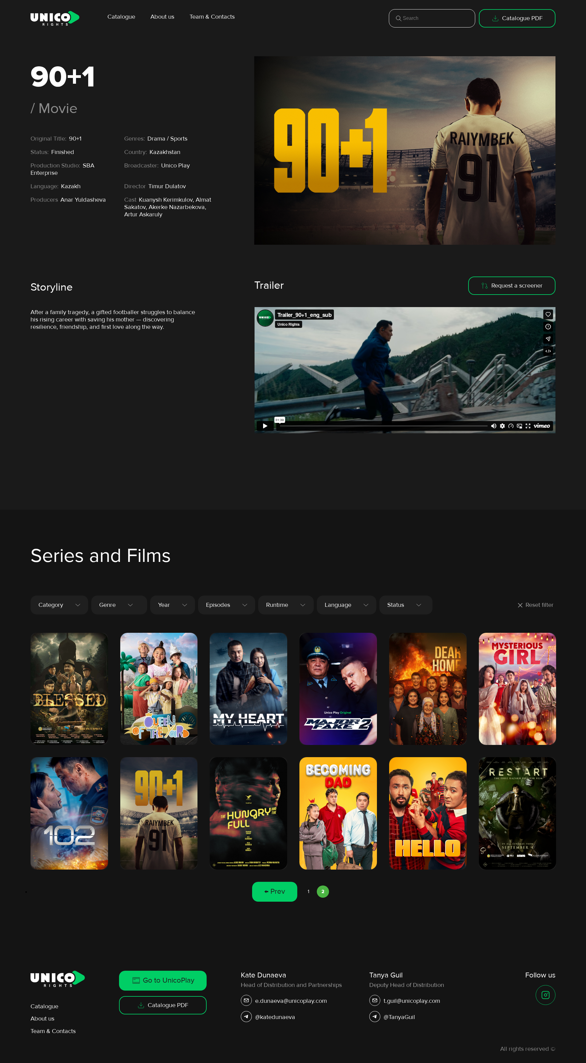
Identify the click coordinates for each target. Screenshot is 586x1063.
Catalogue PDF (522, 18)
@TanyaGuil (399, 1017)
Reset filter (540, 605)
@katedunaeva (275, 1017)
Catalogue (121, 16)
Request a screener (517, 285)
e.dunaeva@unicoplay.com (291, 1001)
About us (162, 16)
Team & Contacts (212, 16)
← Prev (274, 891)
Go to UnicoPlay (168, 980)
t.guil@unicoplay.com (412, 1001)
